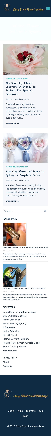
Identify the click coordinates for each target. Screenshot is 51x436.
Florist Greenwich (12, 319)
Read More (12, 124)
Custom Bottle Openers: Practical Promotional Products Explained (25, 247)
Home (25, 416)
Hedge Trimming (11, 331)
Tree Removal (10, 350)
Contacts (7, 366)
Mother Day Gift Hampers (16, 339)
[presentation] (25, 59)
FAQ (41, 411)
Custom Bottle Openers (14, 316)
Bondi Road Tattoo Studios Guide (19, 312)
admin (10, 99)
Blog (20, 411)
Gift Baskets (9, 327)
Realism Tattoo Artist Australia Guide (21, 343)
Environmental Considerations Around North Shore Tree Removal (24, 288)
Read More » (19, 259)
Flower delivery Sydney (17, 78)
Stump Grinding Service (14, 346)
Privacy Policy (10, 357)
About (6, 362)
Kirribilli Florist (10, 335)
